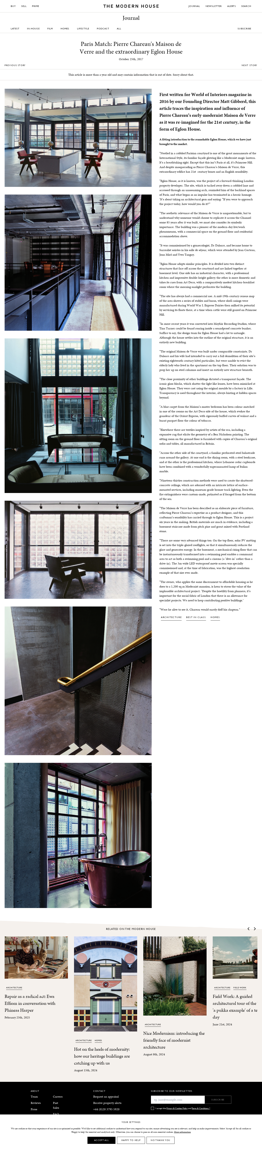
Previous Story (15, 65)
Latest (15, 28)
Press (34, 1109)
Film (50, 28)
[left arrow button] (249, 928)
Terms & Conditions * (201, 1108)
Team (34, 1096)
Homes (65, 28)
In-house (33, 28)
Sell (24, 6)
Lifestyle (83, 28)
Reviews (36, 1103)
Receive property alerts (107, 1103)
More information (182, 1132)
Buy (13, 6)
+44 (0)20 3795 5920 (106, 1109)
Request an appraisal (106, 1096)
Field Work (239, 987)
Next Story (250, 65)
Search (246, 6)
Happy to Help (131, 1140)
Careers (58, 1096)
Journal (194, 6)
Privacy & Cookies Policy (177, 1108)
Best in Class (196, 617)
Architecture (171, 617)
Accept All (101, 1140)
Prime (35, 6)
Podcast (103, 28)
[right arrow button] (254, 928)
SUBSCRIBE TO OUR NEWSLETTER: (172, 1091)
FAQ (56, 1114)
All (119, 28)
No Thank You (160, 1140)
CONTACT (99, 1091)
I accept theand (183, 1108)
